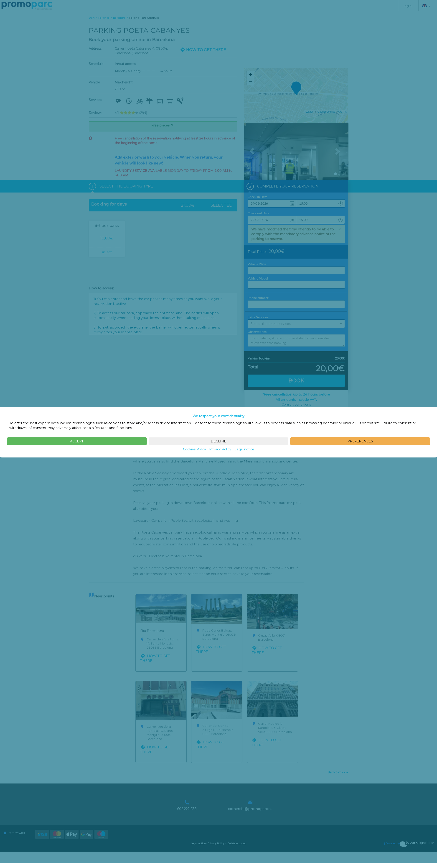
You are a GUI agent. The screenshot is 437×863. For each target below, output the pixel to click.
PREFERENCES (360, 441)
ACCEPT (76, 441)
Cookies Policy (194, 449)
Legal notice (244, 449)
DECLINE (218, 441)
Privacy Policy (220, 449)
